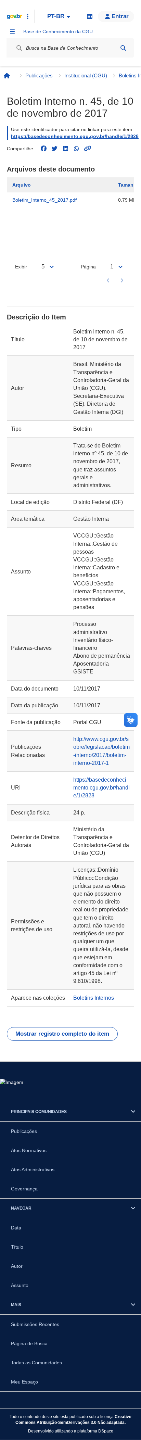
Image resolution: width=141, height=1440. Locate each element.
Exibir (21, 266)
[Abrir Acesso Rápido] (27, 16)
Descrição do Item (36, 317)
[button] (116, 16)
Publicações (39, 75)
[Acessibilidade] (89, 16)
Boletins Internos (93, 998)
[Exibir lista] (51, 266)
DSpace (105, 1431)
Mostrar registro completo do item (62, 1034)
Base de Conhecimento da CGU (58, 31)
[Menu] (12, 31)
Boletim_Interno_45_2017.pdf (44, 200)
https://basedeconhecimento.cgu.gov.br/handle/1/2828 (75, 136)
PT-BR (55, 16)
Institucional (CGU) (85, 75)
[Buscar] (123, 47)
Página (88, 266)
